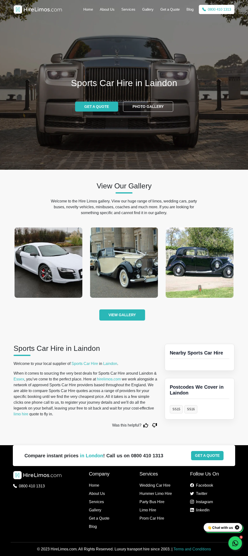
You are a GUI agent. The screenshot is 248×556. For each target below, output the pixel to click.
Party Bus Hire (152, 502)
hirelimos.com (109, 379)
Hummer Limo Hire (156, 494)
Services (128, 9)
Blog (190, 9)
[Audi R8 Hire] (48, 262)
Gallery (148, 9)
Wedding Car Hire (155, 485)
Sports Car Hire (84, 364)
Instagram (204, 502)
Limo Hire (148, 510)
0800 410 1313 (219, 9)
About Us (107, 9)
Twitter (201, 494)
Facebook (204, 485)
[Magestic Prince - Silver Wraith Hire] (124, 262)
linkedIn (202, 510)
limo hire (21, 414)
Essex (19, 379)
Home (88, 9)
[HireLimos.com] (38, 9)
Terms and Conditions (192, 549)
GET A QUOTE (96, 107)
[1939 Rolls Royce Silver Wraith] (199, 262)
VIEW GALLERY (122, 315)
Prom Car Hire (152, 518)
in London (91, 455)
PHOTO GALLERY (148, 107)
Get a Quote (170, 9)
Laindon (110, 364)
